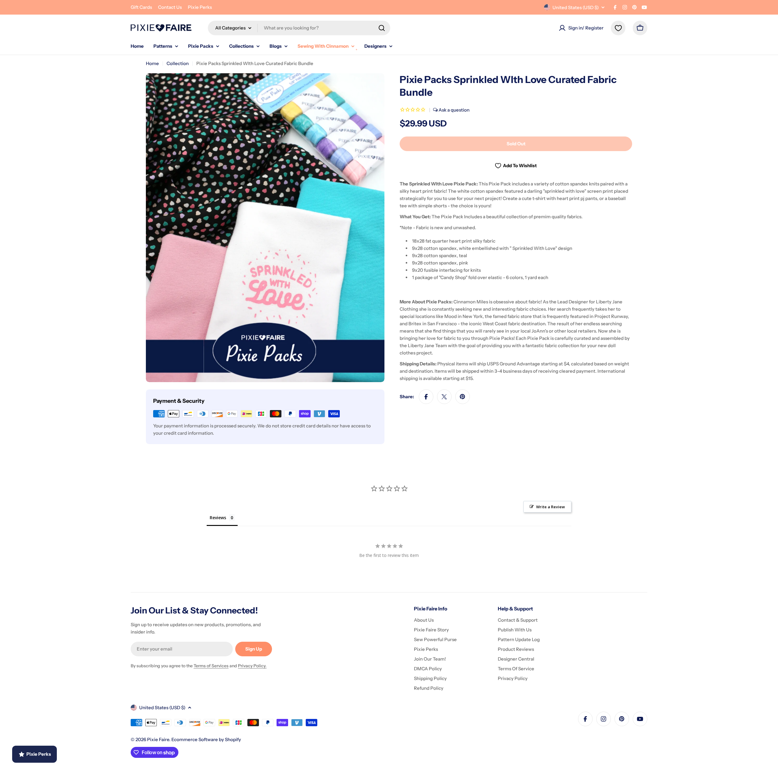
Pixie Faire (158, 739)
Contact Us (170, 7)
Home (152, 63)
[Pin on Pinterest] (462, 396)
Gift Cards (141, 7)
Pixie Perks (200, 7)
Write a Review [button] (550, 506)
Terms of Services (211, 665)
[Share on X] (444, 396)
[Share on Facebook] (426, 396)
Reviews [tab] (218, 517)
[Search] (381, 28)
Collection (178, 63)
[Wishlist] (618, 28)
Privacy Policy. (252, 665)
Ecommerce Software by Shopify (206, 739)
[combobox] (299, 28)
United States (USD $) (576, 7)
